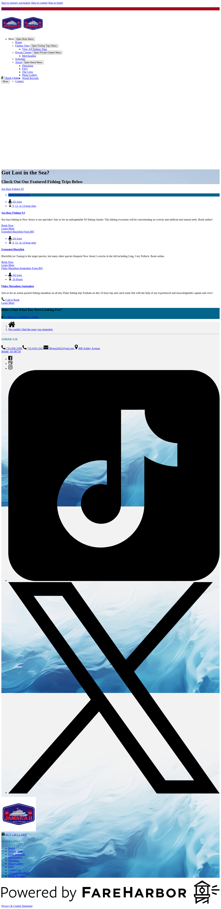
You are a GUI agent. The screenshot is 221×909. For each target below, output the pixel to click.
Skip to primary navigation (15, 2)
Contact (19, 81)
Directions (27, 65)
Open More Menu (24, 39)
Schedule (20, 59)
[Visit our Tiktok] (114, 580)
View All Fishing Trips (34, 49)
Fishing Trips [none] (22, 45)
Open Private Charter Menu (47, 52)
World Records (30, 78)
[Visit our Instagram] (10, 368)
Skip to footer (55, 2)
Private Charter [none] (23, 52)
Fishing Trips (15, 851)
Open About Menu (33, 62)
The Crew (27, 71)
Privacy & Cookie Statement (16, 906)
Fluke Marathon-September (17, 286)
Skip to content (39, 2)
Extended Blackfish (12, 249)
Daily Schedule (16, 854)
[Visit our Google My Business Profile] (10, 363)
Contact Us (14, 869)
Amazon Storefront (18, 873)
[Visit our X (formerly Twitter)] (114, 792)
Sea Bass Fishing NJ (13, 212)
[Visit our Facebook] (10, 358)
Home (18, 42)
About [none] (18, 62)
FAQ (25, 68)
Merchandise (29, 55)
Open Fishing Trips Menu (44, 46)
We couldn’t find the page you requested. (30, 329)
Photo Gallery (29, 75)
